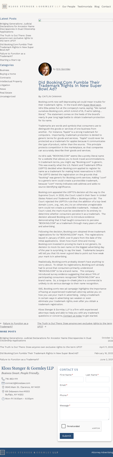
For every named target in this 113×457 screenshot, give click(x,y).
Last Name (92, 375)
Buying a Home (8, 74)
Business (4, 70)
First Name (66, 375)
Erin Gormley (63, 69)
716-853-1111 (11, 379)
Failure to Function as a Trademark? (12, 55)
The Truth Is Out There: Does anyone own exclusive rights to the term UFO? (16, 38)
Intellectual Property (11, 81)
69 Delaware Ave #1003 (17, 391)
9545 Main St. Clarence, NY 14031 (22, 387)
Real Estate (6, 92)
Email (63, 385)
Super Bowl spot (92, 105)
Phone (64, 395)
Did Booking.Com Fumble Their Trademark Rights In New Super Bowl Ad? (17, 47)
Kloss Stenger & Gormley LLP (28, 368)
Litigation (5, 85)
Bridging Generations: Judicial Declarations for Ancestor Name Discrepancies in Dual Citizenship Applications (17, 27)
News (3, 89)
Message (65, 405)
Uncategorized (7, 96)
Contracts (5, 77)
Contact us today (72, 315)
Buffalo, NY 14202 (14, 394)
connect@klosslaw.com (17, 383)
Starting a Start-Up (10, 60)
